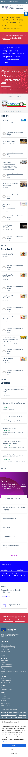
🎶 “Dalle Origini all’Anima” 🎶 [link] (7, 226)
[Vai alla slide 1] (4, 111)
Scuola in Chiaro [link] (5, 650)
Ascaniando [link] (4, 700)
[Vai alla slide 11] (21, 111)
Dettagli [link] (6, 41)
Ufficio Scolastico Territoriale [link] (8, 648)
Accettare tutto (14, 745)
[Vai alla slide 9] (18, 111)
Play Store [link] (20, 619)
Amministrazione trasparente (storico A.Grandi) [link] (13, 712)
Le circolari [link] (3, 697)
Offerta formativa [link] (5, 688)
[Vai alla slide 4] (9, 111)
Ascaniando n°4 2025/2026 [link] (7, 276)
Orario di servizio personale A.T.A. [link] (13, 416)
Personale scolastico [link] (6, 679)
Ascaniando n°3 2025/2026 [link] (7, 297)
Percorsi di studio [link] (5, 682)
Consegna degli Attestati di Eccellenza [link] (10, 184)
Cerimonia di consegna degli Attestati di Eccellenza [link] (12, 442)
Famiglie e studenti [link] (6, 680)
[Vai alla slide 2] (6, 111)
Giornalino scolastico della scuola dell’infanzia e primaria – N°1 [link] (10, 340)
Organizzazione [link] (5, 668)
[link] (26, 14)
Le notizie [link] (3, 695)
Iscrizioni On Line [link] (5, 651)
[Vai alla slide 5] (11, 111)
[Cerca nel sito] (24, 11)
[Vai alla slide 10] (20, 111)
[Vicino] (26, 721)
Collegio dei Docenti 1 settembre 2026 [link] (13, 390)
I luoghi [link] (3, 662)
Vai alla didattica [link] (6, 596)
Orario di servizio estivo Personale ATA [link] (14, 404)
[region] (14, 738)
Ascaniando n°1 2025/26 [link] (7, 359)
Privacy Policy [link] (22, 715)
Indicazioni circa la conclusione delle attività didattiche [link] (13, 456)
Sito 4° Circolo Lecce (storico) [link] (9, 710)
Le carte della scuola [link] (6, 666)
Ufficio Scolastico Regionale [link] (8, 646)
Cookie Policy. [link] (5, 741)
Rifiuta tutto (14, 753)
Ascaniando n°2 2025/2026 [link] (7, 318)
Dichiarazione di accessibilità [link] (18, 717)
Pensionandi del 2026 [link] (9, 141)
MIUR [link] (2, 644)
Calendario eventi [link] (5, 698)
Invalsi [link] (2, 653)
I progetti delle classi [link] (6, 690)
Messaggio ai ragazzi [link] (9, 428)
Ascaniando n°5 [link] (7, 254)
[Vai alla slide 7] (15, 111)
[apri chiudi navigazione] (3, 7)
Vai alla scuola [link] (5, 88)
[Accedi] (25, 2)
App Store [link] (9, 619)
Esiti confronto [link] (7, 162)
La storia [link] (3, 670)
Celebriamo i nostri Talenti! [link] (8, 205)
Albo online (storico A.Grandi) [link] (9, 715)
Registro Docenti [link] (5, 705)
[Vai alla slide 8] (16, 111)
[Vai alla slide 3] (8, 111)
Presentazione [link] (4, 660)
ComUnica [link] (5, 120)
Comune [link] (3, 655)
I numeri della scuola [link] (6, 664)
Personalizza (14, 749)
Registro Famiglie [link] (5, 703)
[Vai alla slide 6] (13, 111)
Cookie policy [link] (4, 717)
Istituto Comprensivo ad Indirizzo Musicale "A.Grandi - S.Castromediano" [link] (13, 575)
